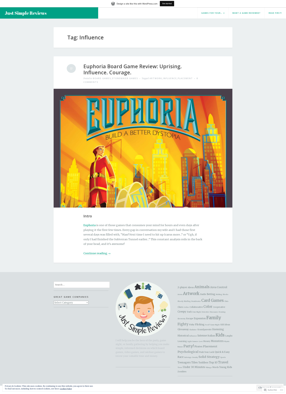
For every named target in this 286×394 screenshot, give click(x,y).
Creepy (182, 311)
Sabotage (188, 357)
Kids (220, 335)
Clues (180, 307)
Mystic (227, 341)
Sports (223, 357)
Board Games (102, 78)
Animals (202, 287)
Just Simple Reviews (25, 13)
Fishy (191, 324)
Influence (170, 78)
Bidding (219, 294)
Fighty (183, 324)
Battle (203, 294)
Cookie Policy (66, 389)
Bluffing (187, 301)
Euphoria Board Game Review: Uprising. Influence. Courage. (132, 69)
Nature (180, 347)
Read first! (275, 13)
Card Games (212, 300)
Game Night (215, 325)
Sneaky (195, 357)
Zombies (182, 371)
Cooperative (219, 307)
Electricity (181, 319)
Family (213, 317)
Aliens (191, 287)
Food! (207, 325)
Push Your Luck (206, 352)
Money (206, 341)
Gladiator (193, 330)
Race (180, 357)
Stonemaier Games (125, 78)
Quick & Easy (222, 352)
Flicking (199, 324)
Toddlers (203, 362)
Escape (189, 318)
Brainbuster (196, 301)
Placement (185, 78)
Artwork (156, 78)
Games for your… (211, 13)
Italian (211, 335)
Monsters (217, 341)
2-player (182, 287)
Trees (180, 367)
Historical (183, 335)
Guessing (218, 329)
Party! (189, 346)
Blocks (225, 294)
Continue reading (97, 253)
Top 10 (213, 362)
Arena (180, 294)
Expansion (200, 318)
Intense (202, 335)
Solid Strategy (209, 357)
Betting (211, 294)
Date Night (196, 312)
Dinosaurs (214, 312)
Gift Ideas (225, 324)
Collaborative (196, 307)
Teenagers (184, 362)
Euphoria (89, 225)
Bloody (180, 301)
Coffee (186, 307)
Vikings (209, 367)
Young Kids (225, 367)
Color (207, 307)
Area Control (218, 287)
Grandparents (204, 329)
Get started (167, 3)
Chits (226, 301)
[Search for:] (82, 284)
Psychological (188, 352)
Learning (182, 341)
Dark (189, 312)
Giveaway (183, 329)
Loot (201, 341)
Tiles (194, 362)
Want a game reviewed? (246, 13)
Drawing (222, 312)
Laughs (228, 336)
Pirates (198, 346)
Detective (205, 312)
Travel (223, 362)
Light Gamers (192, 341)
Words (215, 367)
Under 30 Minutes (194, 367)
